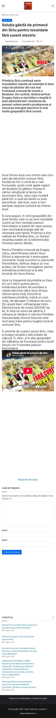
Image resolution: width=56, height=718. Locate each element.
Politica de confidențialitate (20, 698)
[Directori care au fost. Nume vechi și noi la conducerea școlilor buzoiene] (47, 628)
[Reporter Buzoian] (28, 6)
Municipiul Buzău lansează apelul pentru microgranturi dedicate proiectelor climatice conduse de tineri (19, 684)
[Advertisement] (28, 144)
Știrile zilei (14, 15)
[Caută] (52, 7)
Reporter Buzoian (11, 41)
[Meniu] (3, 7)
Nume (5, 530)
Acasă (6, 15)
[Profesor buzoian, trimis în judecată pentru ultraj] (47, 640)
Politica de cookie (40, 698)
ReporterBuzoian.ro (28, 713)
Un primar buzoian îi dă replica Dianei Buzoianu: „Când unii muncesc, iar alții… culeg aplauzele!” (20, 651)
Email (5, 540)
